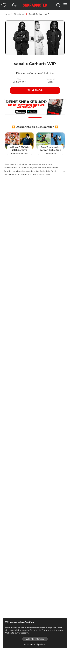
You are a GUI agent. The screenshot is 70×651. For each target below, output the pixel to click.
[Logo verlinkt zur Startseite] (35, 5)
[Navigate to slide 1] (25, 159)
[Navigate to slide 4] (37, 159)
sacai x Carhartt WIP (39, 14)
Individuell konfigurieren (35, 644)
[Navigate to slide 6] (45, 159)
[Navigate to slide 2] (29, 159)
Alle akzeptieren (35, 638)
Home (7, 14)
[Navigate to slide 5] (41, 159)
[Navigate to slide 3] (33, 159)
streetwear (19, 14)
